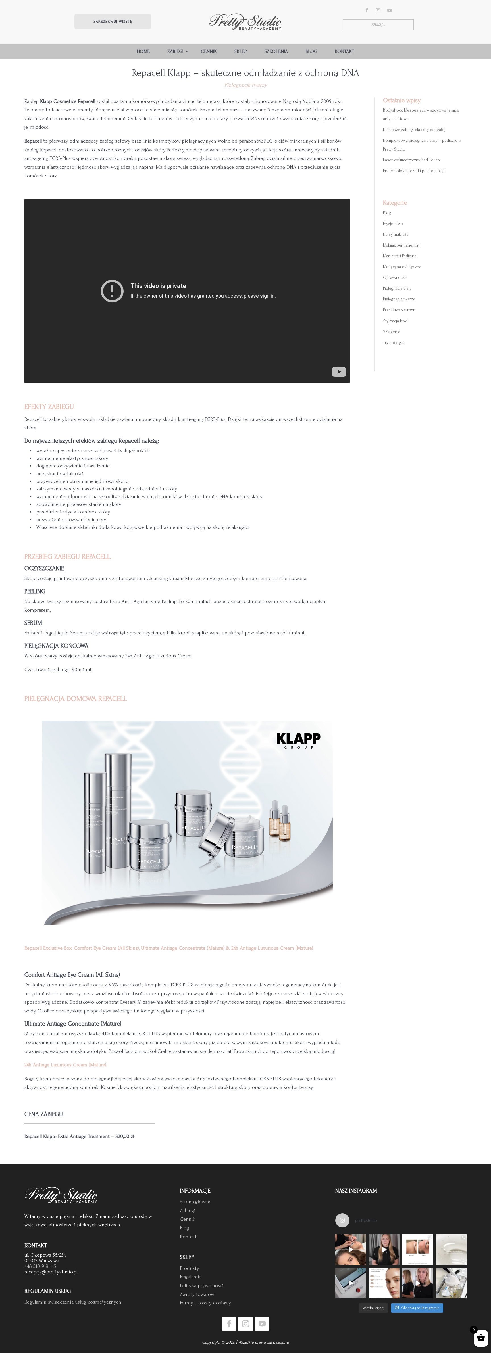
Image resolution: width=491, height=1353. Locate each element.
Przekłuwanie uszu (399, 310)
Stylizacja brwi (395, 321)
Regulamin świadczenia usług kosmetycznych (72, 1302)
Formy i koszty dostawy (205, 1303)
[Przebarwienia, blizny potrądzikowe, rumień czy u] (384, 1249)
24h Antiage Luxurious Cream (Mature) (65, 1065)
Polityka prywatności (202, 1285)
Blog (311, 51)
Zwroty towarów (197, 1294)
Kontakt (344, 51)
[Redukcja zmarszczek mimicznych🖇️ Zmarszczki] (417, 1249)
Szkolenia (276, 51)
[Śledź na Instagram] (378, 10)
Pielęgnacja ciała (397, 288)
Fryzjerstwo (393, 223)
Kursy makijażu (395, 234)
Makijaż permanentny (401, 245)
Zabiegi (175, 51)
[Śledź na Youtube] (389, 10)
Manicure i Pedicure (400, 256)
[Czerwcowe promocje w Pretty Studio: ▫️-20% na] (384, 1283)
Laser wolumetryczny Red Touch (411, 160)
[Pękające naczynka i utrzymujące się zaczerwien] (350, 1283)
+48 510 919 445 (40, 1266)
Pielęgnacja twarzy (245, 85)
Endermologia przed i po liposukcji (413, 170)
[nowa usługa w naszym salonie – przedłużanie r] (350, 1249)
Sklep (240, 51)
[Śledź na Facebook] (366, 10)
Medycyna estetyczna (402, 266)
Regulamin (191, 1276)
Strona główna (195, 1201)
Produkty (189, 1268)
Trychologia (393, 342)
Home (143, 51)
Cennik (209, 51)
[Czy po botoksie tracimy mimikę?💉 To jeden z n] (417, 1283)
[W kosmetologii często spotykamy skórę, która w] (451, 1249)
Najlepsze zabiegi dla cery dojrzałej (414, 129)
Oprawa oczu (395, 277)
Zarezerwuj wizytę (112, 21)
